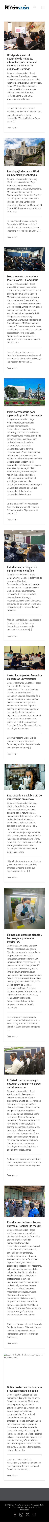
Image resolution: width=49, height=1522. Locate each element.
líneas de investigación (17, 1430)
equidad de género (15, 709)
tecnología (22, 198)
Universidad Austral (16, 1450)
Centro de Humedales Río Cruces (22, 1401)
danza (26, 1249)
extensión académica (17, 1269)
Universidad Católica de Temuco (22, 488)
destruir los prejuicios (25, 702)
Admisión (11, 185)
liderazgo (26, 597)
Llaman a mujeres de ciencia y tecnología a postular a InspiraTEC (24, 938)
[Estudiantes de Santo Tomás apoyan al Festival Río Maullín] (24, 1201)
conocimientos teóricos (18, 1246)
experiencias (34, 1120)
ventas (28, 1149)
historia (19, 442)
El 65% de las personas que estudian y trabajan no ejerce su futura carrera (24, 1084)
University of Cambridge (18, 205)
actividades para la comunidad (21, 1233)
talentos (37, 725)
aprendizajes (19, 1104)
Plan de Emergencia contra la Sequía (24, 1443)
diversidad (21, 819)
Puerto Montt (33, 839)
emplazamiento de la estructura (21, 1256)
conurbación (17, 300)
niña (9, 835)
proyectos (11, 1447)
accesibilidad (13, 287)
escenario (11, 1259)
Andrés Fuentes (24, 185)
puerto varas (35, 326)
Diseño (18, 439)
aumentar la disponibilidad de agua (23, 1398)
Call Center (19, 1107)
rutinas (20, 1143)
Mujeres (11, 991)
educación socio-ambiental (19, 1252)
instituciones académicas (19, 1282)
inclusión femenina (25, 712)
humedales (22, 1427)
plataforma (12, 1295)
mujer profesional (15, 718)
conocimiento (13, 429)
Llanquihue (23, 320)
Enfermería (22, 1120)
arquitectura (12, 76)
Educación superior (27, 705)
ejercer (32, 1117)
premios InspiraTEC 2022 (25, 994)
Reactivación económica (18, 998)
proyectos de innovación (18, 604)
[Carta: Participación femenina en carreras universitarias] (24, 658)
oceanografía (21, 1440)
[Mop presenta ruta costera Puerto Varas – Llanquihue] (24, 259)
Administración (14, 422)
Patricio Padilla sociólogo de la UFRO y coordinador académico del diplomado (24, 461)
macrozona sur (14, 452)
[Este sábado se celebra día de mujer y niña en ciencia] (24, 777)
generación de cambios (18, 965)
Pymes (20, 468)
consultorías (32, 432)
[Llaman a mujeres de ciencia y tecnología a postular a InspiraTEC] (24, 908)
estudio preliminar (15, 313)
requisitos (30, 475)
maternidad (35, 715)
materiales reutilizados (17, 1292)
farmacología (13, 1123)
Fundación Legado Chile (18, 1275)
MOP (24, 323)
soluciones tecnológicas (28, 1447)
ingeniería (11, 83)
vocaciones (23, 728)
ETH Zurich (26, 188)
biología (24, 806)
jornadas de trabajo (27, 594)
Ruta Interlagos (27, 333)
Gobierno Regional (15, 591)
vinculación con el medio (18, 99)
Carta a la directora (29, 689)
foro (35, 1272)
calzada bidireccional (31, 290)
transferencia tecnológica (30, 484)
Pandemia (32, 1440)
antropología (28, 422)
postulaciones (24, 465)
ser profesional (29, 478)
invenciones (23, 971)
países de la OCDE (15, 722)
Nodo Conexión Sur (31, 452)
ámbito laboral (25, 1101)
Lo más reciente (21, 182)
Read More (11, 128)
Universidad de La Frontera (19, 491)
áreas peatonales (28, 287)
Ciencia (10, 426)
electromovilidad (32, 79)
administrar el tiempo (17, 1097)
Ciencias (25, 578)
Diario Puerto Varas (28, 76)
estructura (22, 1259)
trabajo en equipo (15, 607)
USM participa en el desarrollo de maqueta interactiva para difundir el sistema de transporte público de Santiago (22, 62)
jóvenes (10, 597)
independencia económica (27, 1127)
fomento (26, 584)
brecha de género (28, 949)
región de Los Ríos (15, 475)
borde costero (13, 290)
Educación (18, 79)
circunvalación (22, 293)
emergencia (12, 1421)
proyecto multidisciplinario (19, 1301)
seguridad (11, 339)
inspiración (23, 445)
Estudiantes (22, 581)
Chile (27, 1107)
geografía (32, 1424)
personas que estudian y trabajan (22, 1136)
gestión (25, 439)
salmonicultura (34, 842)
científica (31, 809)
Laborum (21, 1130)
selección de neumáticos (26, 1305)
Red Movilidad (34, 83)
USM (30, 96)
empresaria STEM (31, 962)
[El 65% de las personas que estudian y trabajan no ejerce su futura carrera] (24, 1061)
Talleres (10, 1308)
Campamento (13, 578)
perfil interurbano (21, 326)
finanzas (24, 1123)
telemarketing (24, 1146)
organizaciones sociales (25, 455)
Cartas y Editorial (26, 683)
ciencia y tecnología (16, 1404)
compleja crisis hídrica (20, 1411)
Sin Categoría (24, 1394)
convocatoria (13, 435)
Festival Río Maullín (23, 1272)
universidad (19, 1149)
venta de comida (27, 1314)
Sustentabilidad (25, 481)
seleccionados (14, 478)
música (32, 1292)
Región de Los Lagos (27, 471)
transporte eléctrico (16, 89)
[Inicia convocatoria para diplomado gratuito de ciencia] (24, 392)
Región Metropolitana (17, 86)
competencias (21, 426)
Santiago (32, 86)
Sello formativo (26, 195)
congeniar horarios (16, 1110)
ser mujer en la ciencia (17, 845)
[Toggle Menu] (43, 7)
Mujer (23, 832)
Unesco (21, 848)
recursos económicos (17, 1140)
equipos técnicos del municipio (21, 310)
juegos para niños (15, 1288)
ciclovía (10, 293)
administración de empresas (20, 1094)
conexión (21, 297)
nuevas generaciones (22, 835)
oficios (36, 1133)
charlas (18, 1239)
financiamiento (14, 584)
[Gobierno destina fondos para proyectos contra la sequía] (24, 1368)
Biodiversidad (13, 1236)
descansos (12, 1117)
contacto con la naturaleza (19, 813)
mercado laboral (14, 1133)
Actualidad (23, 73)
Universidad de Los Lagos (19, 494)
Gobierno (23, 968)
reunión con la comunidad (19, 329)
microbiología (22, 1437)
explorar (23, 822)
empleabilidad (13, 188)
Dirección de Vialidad (32, 307)
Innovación (22, 83)
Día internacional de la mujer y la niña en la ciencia (24, 816)
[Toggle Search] (35, 7)
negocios (27, 1133)
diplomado (25, 435)
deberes (27, 1114)
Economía (23, 1117)
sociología (12, 481)
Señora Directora (25, 725)
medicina (30, 1130)
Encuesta (11, 1120)
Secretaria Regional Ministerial (21, 336)
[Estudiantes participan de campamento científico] (24, 546)
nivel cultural (30, 718)
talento (32, 845)
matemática (12, 600)
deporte (33, 1249)
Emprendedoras (14, 962)
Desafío (21, 696)
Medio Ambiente (28, 988)
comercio (35, 1107)
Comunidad (23, 1243)
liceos (18, 597)
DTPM (10, 79)
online (10, 455)
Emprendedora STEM (28, 958)
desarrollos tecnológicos (18, 1417)
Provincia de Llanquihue (30, 600)
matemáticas (23, 715)
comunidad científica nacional (21, 1414)
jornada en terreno (27, 1285)
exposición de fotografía (30, 1266)
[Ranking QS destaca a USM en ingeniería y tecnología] (24, 152)
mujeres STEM (33, 832)
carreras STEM (14, 686)
